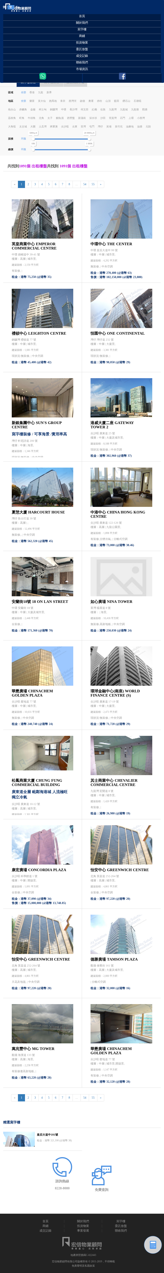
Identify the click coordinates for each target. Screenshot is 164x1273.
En (17, 7)
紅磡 (94, 109)
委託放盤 (82, 49)
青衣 (62, 100)
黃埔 (108, 126)
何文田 (84, 109)
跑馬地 (53, 100)
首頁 (82, 16)
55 (93, 184)
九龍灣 (113, 109)
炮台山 (12, 109)
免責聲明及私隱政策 (83, 1265)
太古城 (23, 126)
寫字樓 (82, 29)
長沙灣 (73, 109)
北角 (41, 118)
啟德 (82, 100)
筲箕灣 (113, 118)
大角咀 (12, 126)
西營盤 (71, 118)
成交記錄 (82, 55)
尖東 (74, 126)
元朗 (148, 126)
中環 (63, 109)
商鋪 (82, 36)
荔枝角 (12, 118)
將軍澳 (54, 126)
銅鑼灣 (54, 109)
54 (84, 184)
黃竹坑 (119, 126)
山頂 (108, 100)
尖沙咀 (65, 126)
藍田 (116, 100)
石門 (122, 118)
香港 (32, 92)
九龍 (40, 92)
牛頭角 (31, 118)
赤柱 (99, 100)
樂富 (32, 100)
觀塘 (144, 109)
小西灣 (141, 118)
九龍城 (124, 109)
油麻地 (130, 126)
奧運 (91, 100)
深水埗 (93, 118)
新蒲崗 (82, 118)
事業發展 (83, 1230)
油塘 (139, 126)
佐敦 (102, 109)
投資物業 (82, 42)
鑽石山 (126, 100)
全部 (23, 92)
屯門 (91, 126)
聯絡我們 (82, 62)
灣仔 (100, 126)
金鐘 (32, 109)
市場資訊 (82, 69)
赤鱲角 (23, 109)
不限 (23, 138)
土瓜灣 (43, 126)
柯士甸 (43, 109)
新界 (49, 92)
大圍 (32, 126)
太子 (50, 118)
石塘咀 (137, 100)
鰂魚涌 (60, 118)
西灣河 (72, 100)
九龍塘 (135, 109)
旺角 (21, 118)
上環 (131, 118)
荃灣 (83, 126)
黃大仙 (42, 100)
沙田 (102, 118)
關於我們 (82, 22)
